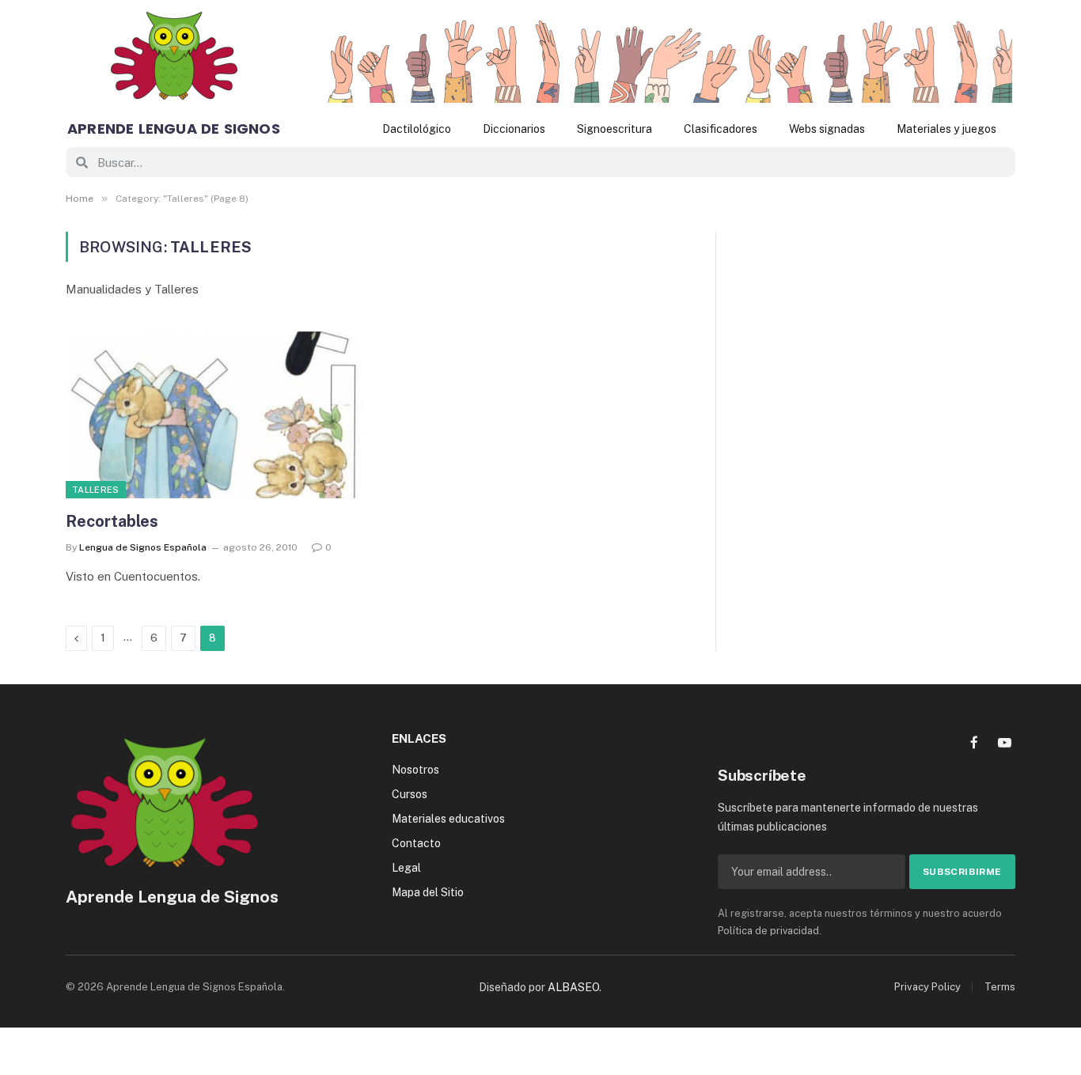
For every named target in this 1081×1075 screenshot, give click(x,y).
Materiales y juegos (946, 129)
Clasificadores (720, 129)
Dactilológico (416, 129)
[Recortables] (214, 415)
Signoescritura (614, 129)
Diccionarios (514, 129)
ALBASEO (573, 987)
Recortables (112, 521)
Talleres (95, 489)
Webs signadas (827, 129)
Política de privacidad (768, 931)
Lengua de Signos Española (143, 547)
